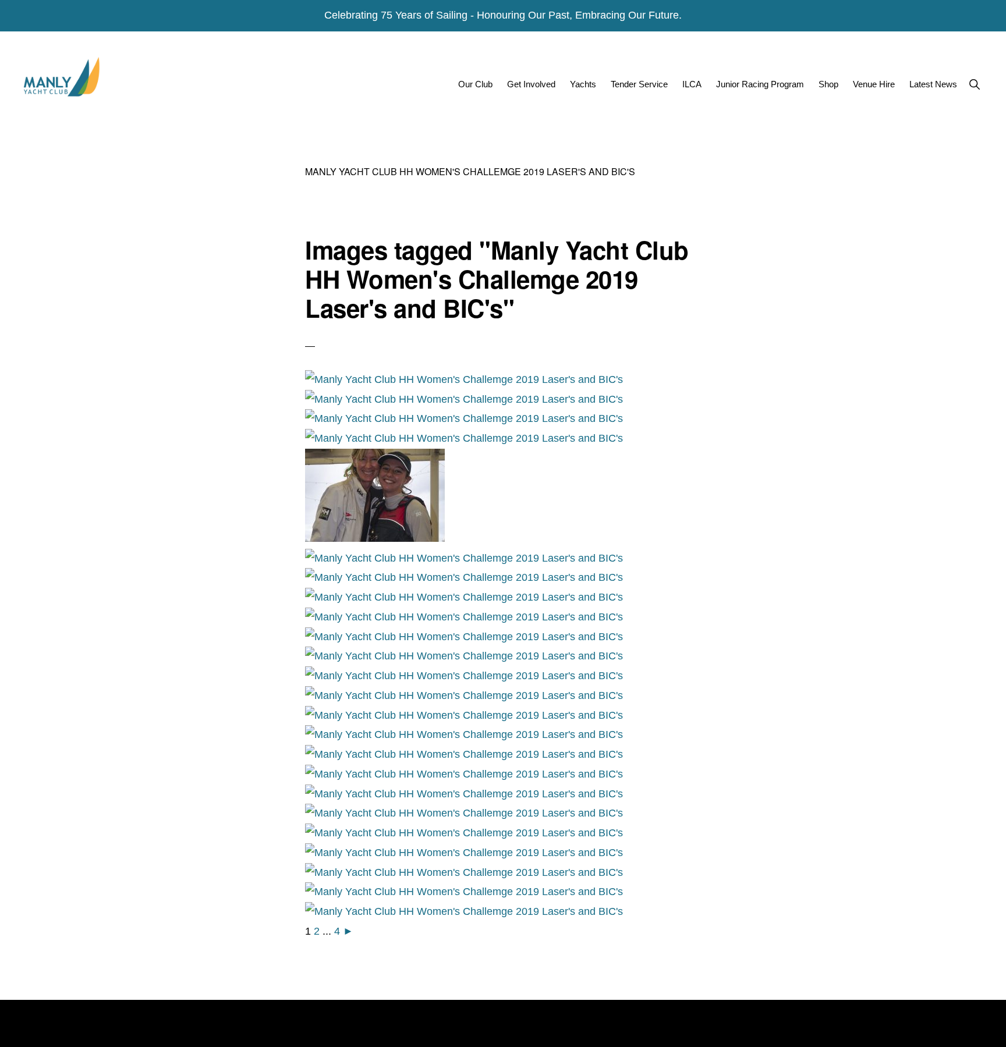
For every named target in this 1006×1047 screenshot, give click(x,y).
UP (958, 1028)
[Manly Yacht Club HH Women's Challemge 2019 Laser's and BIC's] (464, 379)
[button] (974, 84)
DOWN (987, 1028)
